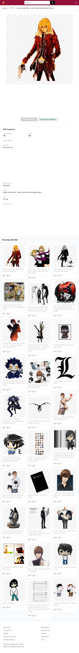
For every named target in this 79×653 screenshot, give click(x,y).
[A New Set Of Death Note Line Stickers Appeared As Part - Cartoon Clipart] (39, 444)
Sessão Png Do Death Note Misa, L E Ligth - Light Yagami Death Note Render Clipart (14, 345)
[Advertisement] (39, 102)
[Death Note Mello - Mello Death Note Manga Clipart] (39, 49)
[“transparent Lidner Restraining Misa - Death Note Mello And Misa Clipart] (39, 256)
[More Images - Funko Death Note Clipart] (65, 554)
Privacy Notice (8, 640)
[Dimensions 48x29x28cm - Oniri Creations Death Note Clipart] (14, 518)
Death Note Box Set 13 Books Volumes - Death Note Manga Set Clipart (14, 307)
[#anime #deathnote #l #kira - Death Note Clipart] (39, 372)
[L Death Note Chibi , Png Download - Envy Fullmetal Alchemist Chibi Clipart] (14, 444)
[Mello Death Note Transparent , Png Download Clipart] (65, 256)
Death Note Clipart (9, 603)
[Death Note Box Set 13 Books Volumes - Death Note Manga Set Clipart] (14, 292)
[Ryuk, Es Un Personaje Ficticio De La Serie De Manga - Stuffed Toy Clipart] (14, 368)
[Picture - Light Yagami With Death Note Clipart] (39, 556)
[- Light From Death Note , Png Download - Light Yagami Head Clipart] (65, 480)
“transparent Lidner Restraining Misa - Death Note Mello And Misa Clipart (38, 271)
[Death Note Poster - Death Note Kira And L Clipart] (65, 518)
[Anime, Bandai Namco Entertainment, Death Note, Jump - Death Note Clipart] (39, 518)
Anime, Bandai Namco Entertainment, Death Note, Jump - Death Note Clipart (39, 533)
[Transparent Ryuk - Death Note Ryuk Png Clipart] (39, 408)
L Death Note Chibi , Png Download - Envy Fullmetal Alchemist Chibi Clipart (11, 459)
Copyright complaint (48, 119)
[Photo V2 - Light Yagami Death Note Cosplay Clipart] (65, 404)
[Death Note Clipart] (14, 590)
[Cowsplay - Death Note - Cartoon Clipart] (65, 590)
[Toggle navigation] (76, 3)
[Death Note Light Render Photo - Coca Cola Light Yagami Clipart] (14, 482)
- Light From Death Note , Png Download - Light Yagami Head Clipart (64, 495)
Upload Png (45, 630)
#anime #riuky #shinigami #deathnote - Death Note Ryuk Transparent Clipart (13, 421)
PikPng (4, 8)
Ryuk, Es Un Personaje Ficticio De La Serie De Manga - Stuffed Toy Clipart (14, 383)
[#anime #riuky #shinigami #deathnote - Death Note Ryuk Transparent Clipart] (14, 406)
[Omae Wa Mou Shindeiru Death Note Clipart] (14, 554)
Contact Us (7, 630)
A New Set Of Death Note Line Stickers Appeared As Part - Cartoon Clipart (38, 459)
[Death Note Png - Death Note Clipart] (39, 482)
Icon (42, 640)
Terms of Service (9, 636)
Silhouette (45, 636)
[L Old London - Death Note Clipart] (65, 368)
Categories (45, 627)
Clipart (43, 633)
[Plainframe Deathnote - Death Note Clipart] (65, 332)
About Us (6, 627)
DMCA (5, 633)
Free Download (29, 119)
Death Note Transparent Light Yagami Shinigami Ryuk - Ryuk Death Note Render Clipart (38, 309)
